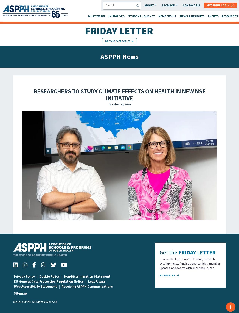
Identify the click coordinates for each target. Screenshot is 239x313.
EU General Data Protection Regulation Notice (48, 281)
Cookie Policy (49, 276)
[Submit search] (138, 5)
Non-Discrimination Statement (87, 276)
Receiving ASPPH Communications (87, 286)
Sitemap (20, 293)
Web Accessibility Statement (35, 286)
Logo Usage (96, 281)
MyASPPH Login (219, 5)
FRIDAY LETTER (197, 252)
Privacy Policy (24, 276)
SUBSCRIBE (168, 275)
